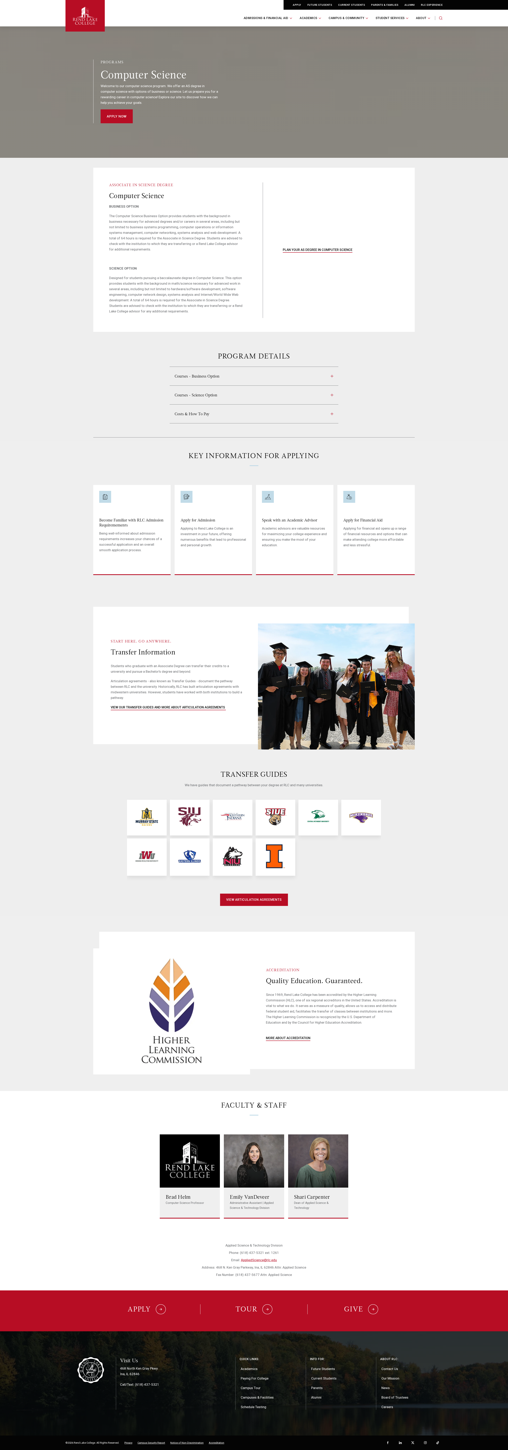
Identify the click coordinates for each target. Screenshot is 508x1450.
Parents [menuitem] (317, 1388)
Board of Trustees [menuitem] (394, 1397)
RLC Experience (432, 5)
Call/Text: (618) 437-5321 (139, 1384)
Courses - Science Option (196, 395)
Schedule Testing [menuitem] (253, 1407)
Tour (246, 1309)
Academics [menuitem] (249, 1369)
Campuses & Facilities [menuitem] (257, 1397)
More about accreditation (288, 1038)
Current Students (351, 5)
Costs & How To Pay (192, 414)
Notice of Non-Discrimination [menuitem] (187, 1442)
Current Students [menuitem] (324, 1378)
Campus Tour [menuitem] (251, 1388)
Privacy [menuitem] (128, 1442)
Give (353, 1309)
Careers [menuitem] (387, 1407)
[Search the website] (440, 18)
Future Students (319, 5)
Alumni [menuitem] (316, 1397)
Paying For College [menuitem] (254, 1378)
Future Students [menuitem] (323, 1369)
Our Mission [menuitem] (390, 1378)
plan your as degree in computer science (317, 250)
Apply (297, 5)
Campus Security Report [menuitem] (151, 1442)
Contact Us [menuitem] (389, 1369)
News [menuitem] (385, 1388)
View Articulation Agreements (254, 900)
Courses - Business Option (197, 376)
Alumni (409, 5)
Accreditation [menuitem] (216, 1442)
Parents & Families (384, 5)
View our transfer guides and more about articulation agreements (168, 707)
